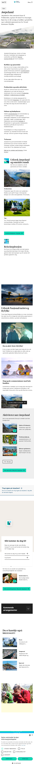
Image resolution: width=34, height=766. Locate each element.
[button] (17, 763)
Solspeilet (20, 121)
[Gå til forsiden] (17, 2)
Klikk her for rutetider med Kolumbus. (13, 150)
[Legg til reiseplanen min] (14, 430)
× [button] (32, 735)
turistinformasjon (25, 70)
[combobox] (30, 735)
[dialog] (17, 749)
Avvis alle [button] (25, 758)
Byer (4, 8)
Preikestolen (16, 100)
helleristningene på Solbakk (18, 95)
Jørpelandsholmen (12, 113)
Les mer (24, 745)
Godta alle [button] (9, 758)
